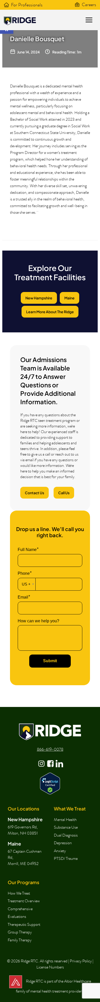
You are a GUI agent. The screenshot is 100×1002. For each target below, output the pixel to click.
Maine (69, 298)
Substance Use (66, 827)
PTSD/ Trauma (66, 858)
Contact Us (34, 492)
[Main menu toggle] (89, 20)
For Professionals (27, 5)
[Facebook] (50, 760)
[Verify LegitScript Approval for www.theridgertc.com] (50, 783)
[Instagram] (41, 760)
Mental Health (65, 820)
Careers (89, 5)
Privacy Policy (81, 961)
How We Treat (19, 893)
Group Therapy (20, 932)
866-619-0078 (50, 749)
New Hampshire (38, 298)
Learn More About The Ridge (50, 311)
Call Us (63, 492)
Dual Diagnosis (66, 835)
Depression (63, 843)
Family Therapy (20, 940)
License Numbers (50, 967)
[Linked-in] (59, 760)
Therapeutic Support (24, 924)
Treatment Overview (24, 901)
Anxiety (60, 851)
